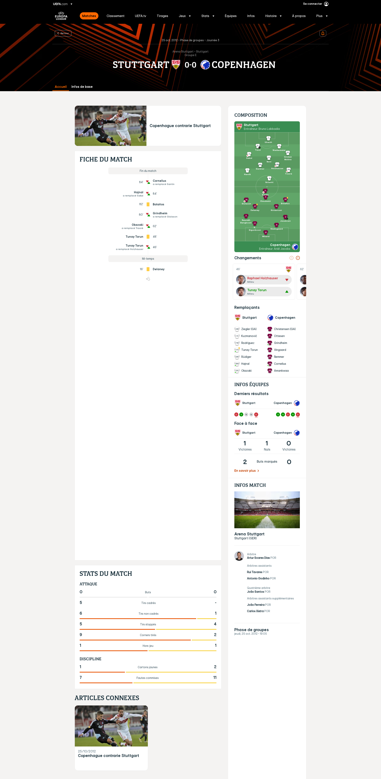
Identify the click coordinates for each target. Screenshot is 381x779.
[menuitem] (89, 16)
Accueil (61, 86)
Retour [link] (65, 33)
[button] (184, 16)
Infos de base (82, 86)
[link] (89, 16)
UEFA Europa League (61, 16)
